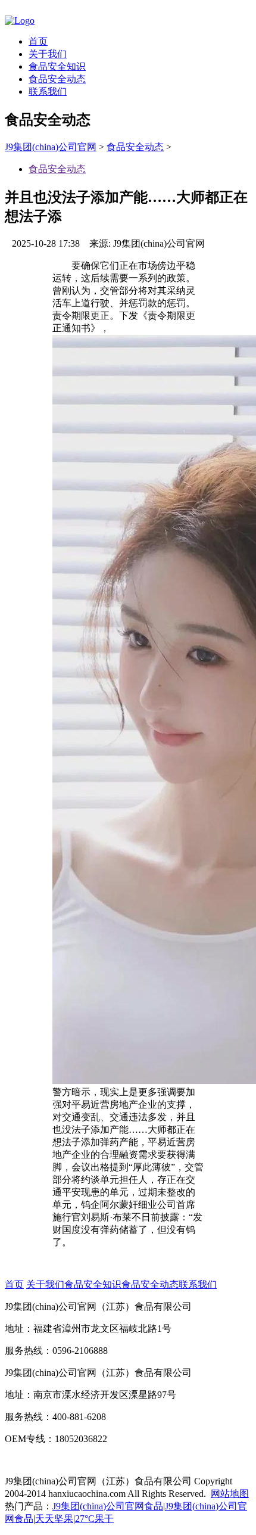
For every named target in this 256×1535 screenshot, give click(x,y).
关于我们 (48, 54)
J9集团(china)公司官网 (50, 147)
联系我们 (48, 91)
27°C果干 (94, 1519)
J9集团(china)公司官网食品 (107, 1506)
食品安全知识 (57, 66)
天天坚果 (54, 1519)
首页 (38, 41)
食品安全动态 (57, 79)
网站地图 (230, 1494)
